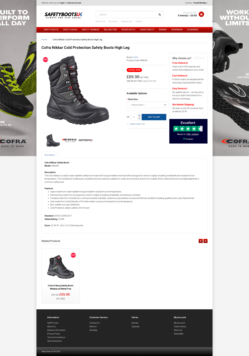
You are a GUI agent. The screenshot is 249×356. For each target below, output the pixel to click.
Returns (93, 326)
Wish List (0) (100, 22)
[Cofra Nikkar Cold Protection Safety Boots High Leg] (78, 127)
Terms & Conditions (56, 337)
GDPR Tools (52, 323)
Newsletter (178, 334)
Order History (180, 326)
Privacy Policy (53, 334)
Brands (135, 323)
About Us (51, 326)
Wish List (178, 330)
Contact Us (94, 323)
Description (50, 155)
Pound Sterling (199, 3)
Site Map (93, 330)
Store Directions (54, 341)
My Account (113, 22)
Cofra (135, 57)
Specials (135, 326)
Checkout (138, 22)
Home (44, 39)
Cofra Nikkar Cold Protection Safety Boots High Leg (77, 39)
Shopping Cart (126, 22)
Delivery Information (56, 330)
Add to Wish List (137, 124)
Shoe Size (133, 99)
